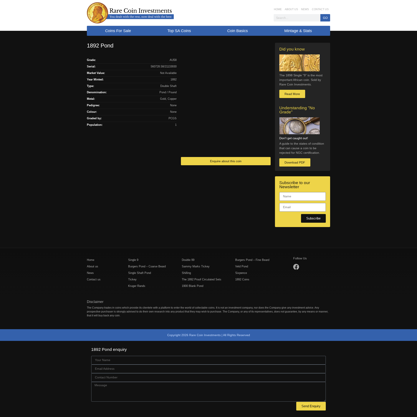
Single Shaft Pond (139, 273)
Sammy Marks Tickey (196, 266)
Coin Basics (237, 31)
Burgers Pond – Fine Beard (252, 260)
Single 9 (133, 260)
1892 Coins (242, 279)
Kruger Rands (136, 286)
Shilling (186, 273)
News (305, 9)
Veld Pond (241, 266)
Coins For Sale (118, 31)
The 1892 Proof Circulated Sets (201, 279)
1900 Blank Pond (192, 286)
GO (325, 18)
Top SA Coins (179, 31)
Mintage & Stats (298, 31)
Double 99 (188, 260)
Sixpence (241, 273)
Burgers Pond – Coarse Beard (147, 266)
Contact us (320, 9)
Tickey (132, 279)
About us (291, 9)
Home (278, 9)
